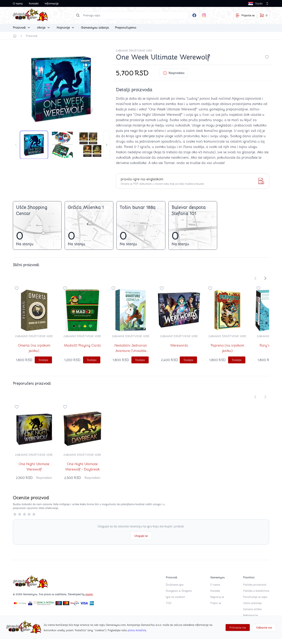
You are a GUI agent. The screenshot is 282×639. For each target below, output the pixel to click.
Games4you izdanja (95, 27)
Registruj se (217, 597)
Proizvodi (31, 36)
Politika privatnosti (254, 584)
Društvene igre (174, 584)
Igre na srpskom (175, 597)
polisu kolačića (137, 630)
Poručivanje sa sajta (255, 597)
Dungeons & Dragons (179, 590)
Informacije (52, 3)
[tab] (34, 144)
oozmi (89, 594)
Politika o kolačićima (256, 590)
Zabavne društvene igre (134, 50)
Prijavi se (215, 603)
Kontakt (34, 3)
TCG (168, 603)
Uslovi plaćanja (252, 603)
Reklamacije (250, 615)
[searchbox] (131, 15)
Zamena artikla (252, 609)
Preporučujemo (125, 27)
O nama (18, 3)
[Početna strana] (15, 36)
